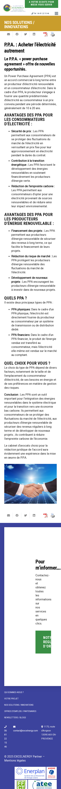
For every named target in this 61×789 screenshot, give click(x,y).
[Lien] (14, 8)
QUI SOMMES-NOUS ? (14, 692)
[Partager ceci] (17, 34)
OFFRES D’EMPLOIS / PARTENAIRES (20, 711)
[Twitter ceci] (25, 34)
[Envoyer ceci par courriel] (8, 34)
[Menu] (56, 13)
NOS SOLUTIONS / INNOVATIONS (18, 705)
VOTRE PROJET (11, 698)
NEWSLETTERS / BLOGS (15, 717)
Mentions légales (15, 760)
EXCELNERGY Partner (28, 756)
